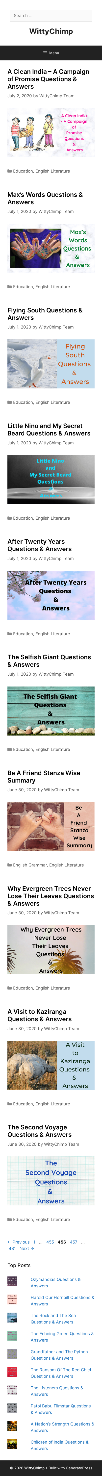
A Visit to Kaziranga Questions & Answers (39, 1015)
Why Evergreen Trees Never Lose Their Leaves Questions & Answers (50, 896)
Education (23, 171)
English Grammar (30, 865)
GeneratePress (79, 1468)
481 (12, 1248)
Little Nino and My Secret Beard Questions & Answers (49, 429)
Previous (18, 1242)
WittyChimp (51, 31)
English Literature (52, 171)
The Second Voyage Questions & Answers (39, 1130)
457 (74, 1242)
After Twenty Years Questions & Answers (39, 545)
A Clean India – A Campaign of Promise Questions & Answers (48, 79)
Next (27, 1248)
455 (50, 1242)
